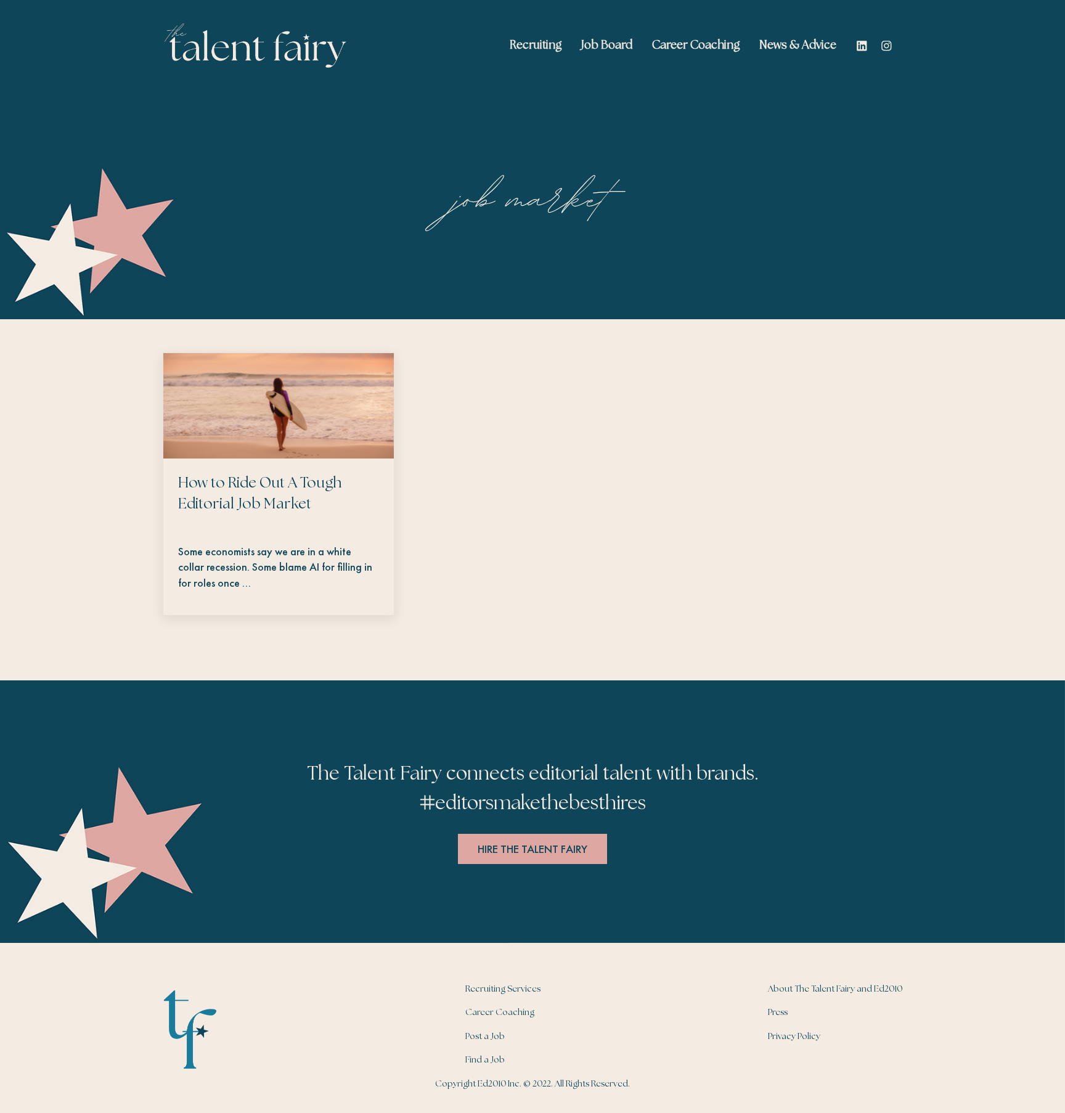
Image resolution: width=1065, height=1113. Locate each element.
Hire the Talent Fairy (532, 849)
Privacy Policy (794, 1036)
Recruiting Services (503, 989)
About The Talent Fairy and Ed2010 (835, 989)
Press (778, 1012)
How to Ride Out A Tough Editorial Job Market (259, 494)
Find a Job (485, 1060)
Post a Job (485, 1036)
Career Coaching (499, 1012)
